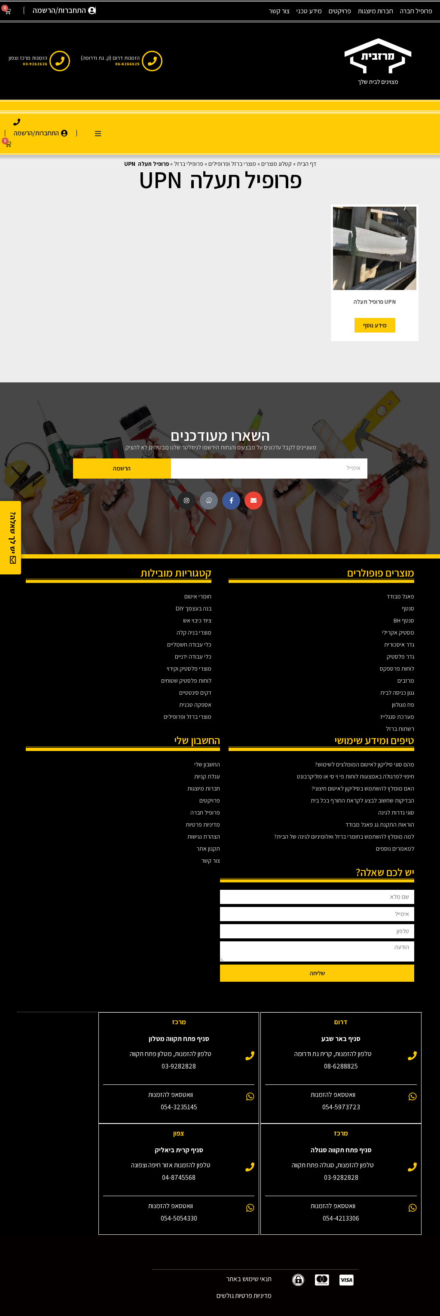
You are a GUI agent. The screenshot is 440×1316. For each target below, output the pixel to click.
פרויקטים (340, 11)
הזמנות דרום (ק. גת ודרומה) (110, 57)
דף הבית (306, 164)
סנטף (408, 608)
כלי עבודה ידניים (193, 656)
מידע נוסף (375, 325)
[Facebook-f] (231, 501)
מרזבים (405, 680)
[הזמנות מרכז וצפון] (59, 61)
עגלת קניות (207, 776)
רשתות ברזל (400, 729)
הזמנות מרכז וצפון (28, 57)
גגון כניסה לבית (397, 692)
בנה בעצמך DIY (193, 608)
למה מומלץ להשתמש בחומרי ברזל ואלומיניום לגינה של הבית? (344, 836)
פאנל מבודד (400, 596)
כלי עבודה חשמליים (189, 644)
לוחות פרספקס (397, 668)
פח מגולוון (403, 704)
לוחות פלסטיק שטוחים (186, 680)
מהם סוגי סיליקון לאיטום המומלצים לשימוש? (364, 764)
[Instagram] (186, 501)
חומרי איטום (197, 596)
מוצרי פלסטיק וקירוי (189, 668)
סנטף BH (404, 620)
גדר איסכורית (399, 644)
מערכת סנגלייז (397, 717)
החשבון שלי (207, 764)
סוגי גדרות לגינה (396, 812)
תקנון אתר (208, 848)
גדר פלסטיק (400, 656)
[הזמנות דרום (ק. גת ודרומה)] (152, 61)
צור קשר (279, 11)
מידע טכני (309, 11)
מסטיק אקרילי (398, 632)
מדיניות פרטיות (203, 824)
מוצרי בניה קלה (194, 632)
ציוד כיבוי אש (197, 620)
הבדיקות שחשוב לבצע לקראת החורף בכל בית (362, 800)
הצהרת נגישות (203, 836)
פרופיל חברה (416, 11)
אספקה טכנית (195, 704)
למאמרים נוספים (395, 848)
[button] (98, 133)
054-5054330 (179, 1218)
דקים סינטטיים (195, 692)
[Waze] (209, 501)
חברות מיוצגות (375, 11)
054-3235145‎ (179, 1106)
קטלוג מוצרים (276, 164)
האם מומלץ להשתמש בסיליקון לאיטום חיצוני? (363, 788)
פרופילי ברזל (188, 164)
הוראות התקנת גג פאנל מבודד (379, 824)
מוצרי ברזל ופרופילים (232, 164)
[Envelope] (253, 501)
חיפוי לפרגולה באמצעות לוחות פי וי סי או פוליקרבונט (355, 776)
